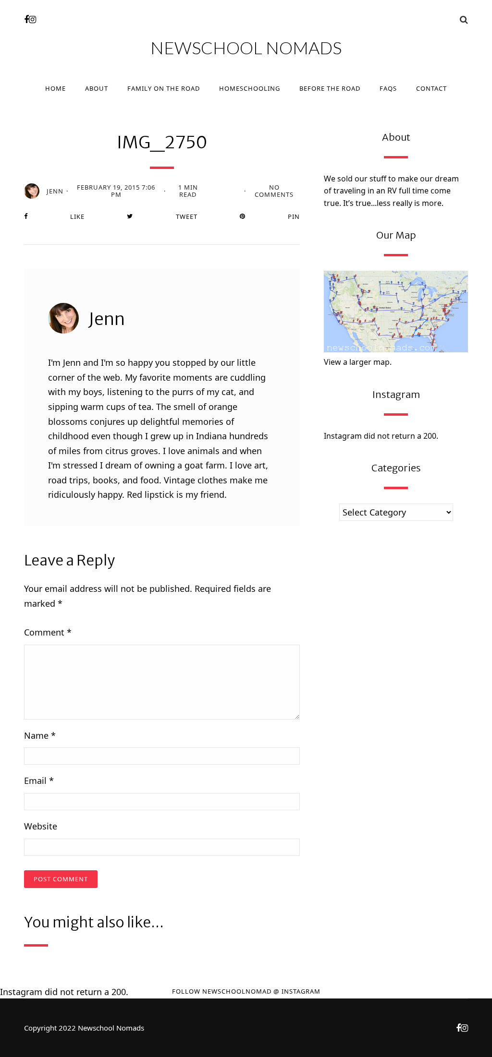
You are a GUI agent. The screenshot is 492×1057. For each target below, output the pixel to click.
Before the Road (329, 88)
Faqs (388, 88)
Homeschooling (249, 88)
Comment (48, 632)
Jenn (55, 191)
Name (40, 735)
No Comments (274, 191)
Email (39, 780)
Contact (431, 88)
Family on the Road (163, 88)
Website (40, 826)
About (96, 88)
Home (55, 88)
